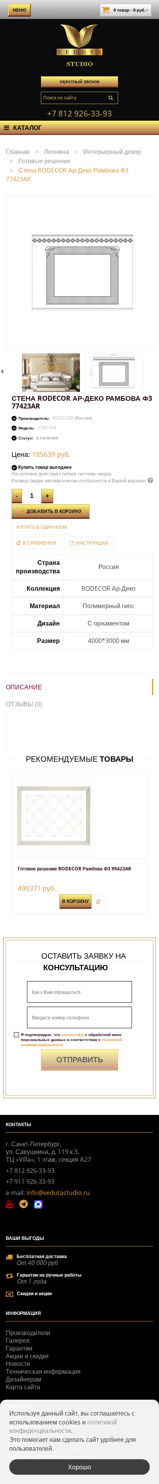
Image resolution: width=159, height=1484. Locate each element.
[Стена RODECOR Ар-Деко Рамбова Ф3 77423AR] (51, 372)
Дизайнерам (23, 1379)
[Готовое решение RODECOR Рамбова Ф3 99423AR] (79, 816)
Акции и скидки (27, 1356)
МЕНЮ (19, 10)
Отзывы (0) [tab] (24, 704)
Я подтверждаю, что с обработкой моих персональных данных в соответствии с (71, 1039)
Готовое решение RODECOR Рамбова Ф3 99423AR (74, 868)
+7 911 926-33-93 (30, 1181)
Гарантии (19, 1348)
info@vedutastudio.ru (58, 1192)
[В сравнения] (98, 901)
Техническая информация (43, 1371)
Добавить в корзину (53, 511)
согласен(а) (72, 1034)
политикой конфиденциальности (63, 1426)
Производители (28, 1332)
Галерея (18, 1340)
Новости (18, 1363)
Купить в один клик (42, 527)
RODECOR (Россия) (72, 418)
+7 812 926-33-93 (79, 113)
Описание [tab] (24, 687)
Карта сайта (23, 1387)
